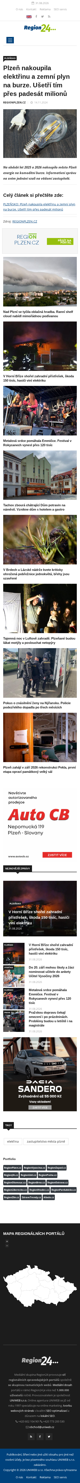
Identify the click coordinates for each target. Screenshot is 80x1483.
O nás (19, 9)
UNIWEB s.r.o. (18, 1400)
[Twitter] (43, 16)
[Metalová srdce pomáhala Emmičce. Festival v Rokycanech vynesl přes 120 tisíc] (40, 410)
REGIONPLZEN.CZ (14, 102)
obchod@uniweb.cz (41, 1427)
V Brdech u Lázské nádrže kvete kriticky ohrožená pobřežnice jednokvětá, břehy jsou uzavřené (36, 574)
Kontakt (31, 9)
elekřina (13, 1141)
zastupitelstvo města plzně (46, 1141)
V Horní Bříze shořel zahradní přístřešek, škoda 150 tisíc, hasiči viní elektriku (39, 917)
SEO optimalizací (56, 1411)
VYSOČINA (8, 967)
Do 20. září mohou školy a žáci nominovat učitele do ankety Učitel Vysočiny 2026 (51, 972)
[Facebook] (29, 16)
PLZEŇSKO (10, 58)
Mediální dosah (62, 1385)
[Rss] (49, 16)
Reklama (45, 9)
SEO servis (60, 9)
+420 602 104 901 (29, 1421)
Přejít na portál (64, 241)
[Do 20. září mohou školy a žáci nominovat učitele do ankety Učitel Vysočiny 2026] (14, 976)
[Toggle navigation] (10, 40)
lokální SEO (48, 1416)
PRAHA (7, 1012)
